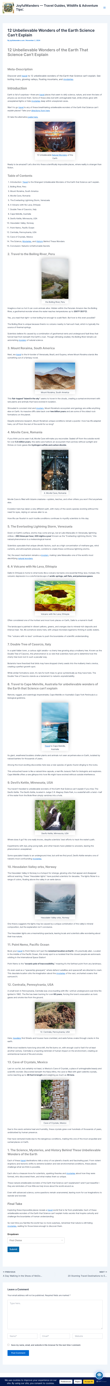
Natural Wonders (59, 155)
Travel (25, 182)
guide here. (33, 117)
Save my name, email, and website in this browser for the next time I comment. (46, 1345)
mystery (22, 340)
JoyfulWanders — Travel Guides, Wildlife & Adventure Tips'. (57, 7)
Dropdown (13, 1234)
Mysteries (26, 241)
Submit (13, 1249)
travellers (17, 1038)
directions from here (40, 110)
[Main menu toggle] (104, 7)
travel (24, 75)
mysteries (68, 79)
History (39, 241)
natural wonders (25, 558)
